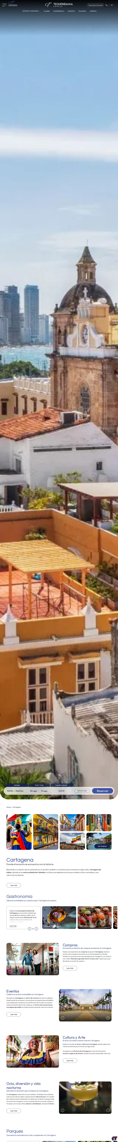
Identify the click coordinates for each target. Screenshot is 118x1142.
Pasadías (82, 11)
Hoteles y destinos (30, 11)
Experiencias (58, 11)
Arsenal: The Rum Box (54, 926)
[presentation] (29, 928)
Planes (47, 11)
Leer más (13, 926)
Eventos (71, 11)
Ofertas (93, 11)
